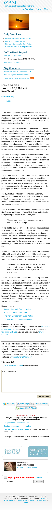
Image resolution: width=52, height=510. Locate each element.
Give (46, 9)
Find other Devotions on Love (15, 41)
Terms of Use (41, 500)
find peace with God (9, 332)
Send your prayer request (13, 55)
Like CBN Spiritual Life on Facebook (16, 75)
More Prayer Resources (12, 62)
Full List (39, 478)
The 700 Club (27, 9)
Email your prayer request (27, 468)
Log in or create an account (12, 366)
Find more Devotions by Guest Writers (18, 44)
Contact (26, 502)
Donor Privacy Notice (25, 500)
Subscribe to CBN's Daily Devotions (17, 78)
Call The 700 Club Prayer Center (16, 429)
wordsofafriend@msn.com (21, 357)
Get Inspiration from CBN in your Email (17, 71)
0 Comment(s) (7, 96)
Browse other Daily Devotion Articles (18, 38)
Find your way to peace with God (16, 423)
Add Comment (43, 397)
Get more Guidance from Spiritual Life (18, 47)
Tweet (8, 101)
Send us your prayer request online (17, 426)
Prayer (39, 9)
